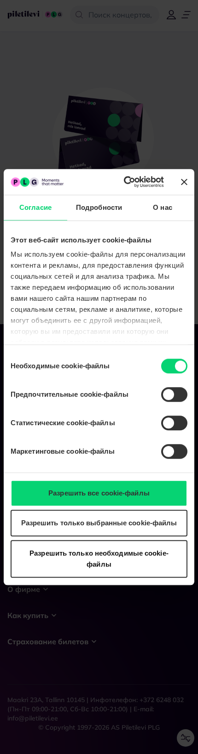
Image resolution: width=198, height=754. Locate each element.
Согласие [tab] (35, 207)
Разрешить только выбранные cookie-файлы (99, 523)
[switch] (174, 394)
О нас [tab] (162, 207)
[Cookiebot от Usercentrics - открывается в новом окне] (124, 182)
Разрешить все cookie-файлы (99, 493)
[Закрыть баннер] (184, 182)
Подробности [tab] (99, 207)
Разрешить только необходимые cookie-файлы (99, 558)
